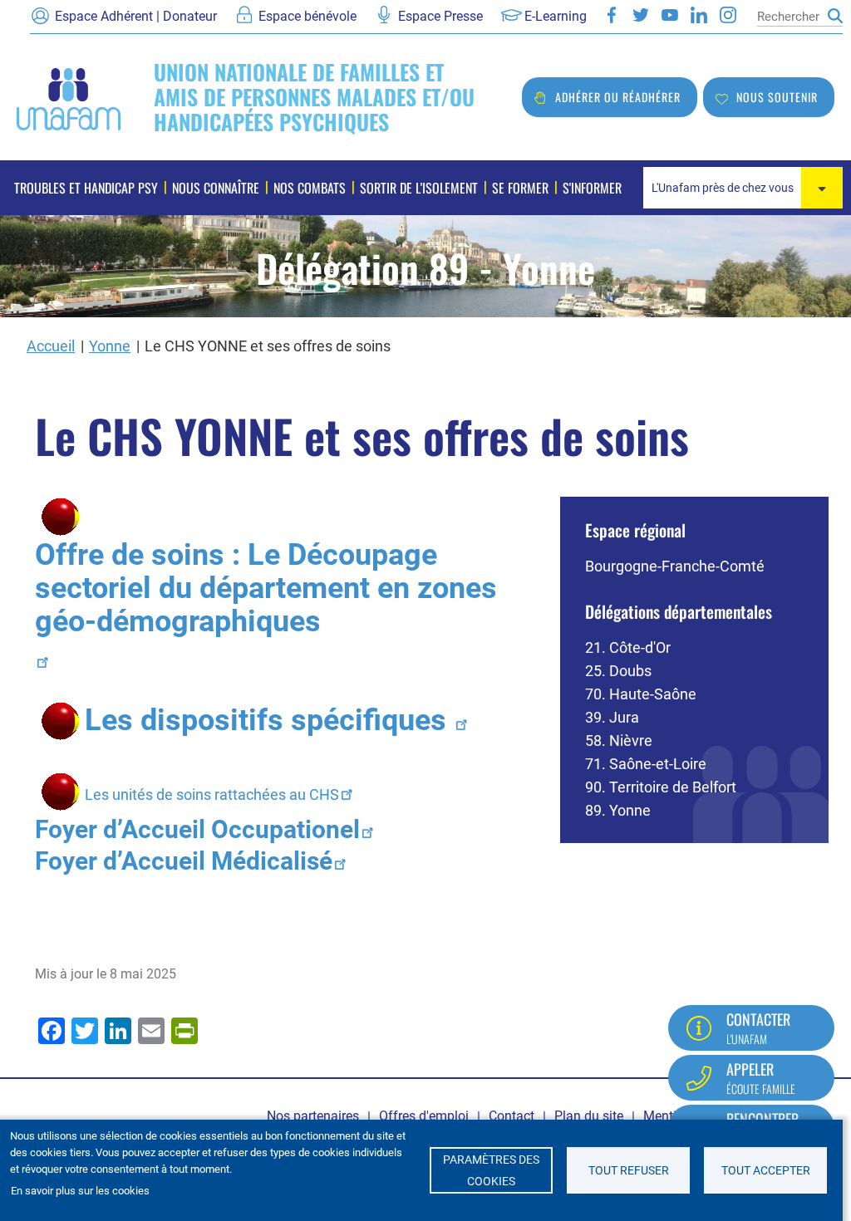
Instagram (728, 15)
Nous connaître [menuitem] (215, 188)
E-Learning (555, 16)
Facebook (611, 15)
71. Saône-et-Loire (645, 763)
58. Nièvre (618, 740)
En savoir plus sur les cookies (80, 1190)
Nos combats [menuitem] (309, 188)
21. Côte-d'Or (628, 647)
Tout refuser (628, 1170)
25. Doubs (618, 670)
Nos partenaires (313, 1116)
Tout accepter (765, 1170)
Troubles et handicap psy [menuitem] (86, 188)
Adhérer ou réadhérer (618, 96)
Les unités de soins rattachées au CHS (212, 794)
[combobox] (743, 187)
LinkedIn (699, 15)
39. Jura (612, 717)
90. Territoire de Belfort (660, 787)
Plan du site (588, 1116)
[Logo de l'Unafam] (69, 97)
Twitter (640, 15)
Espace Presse (440, 16)
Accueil (51, 346)
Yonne (109, 346)
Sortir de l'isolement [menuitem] (419, 188)
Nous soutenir (777, 96)
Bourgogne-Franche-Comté (675, 566)
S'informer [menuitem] (592, 188)
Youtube (670, 15)
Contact (511, 1116)
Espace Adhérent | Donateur (136, 16)
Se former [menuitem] (520, 188)
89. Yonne (618, 810)
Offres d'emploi (424, 1116)
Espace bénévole (307, 16)
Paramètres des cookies (491, 1170)
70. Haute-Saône (640, 694)
